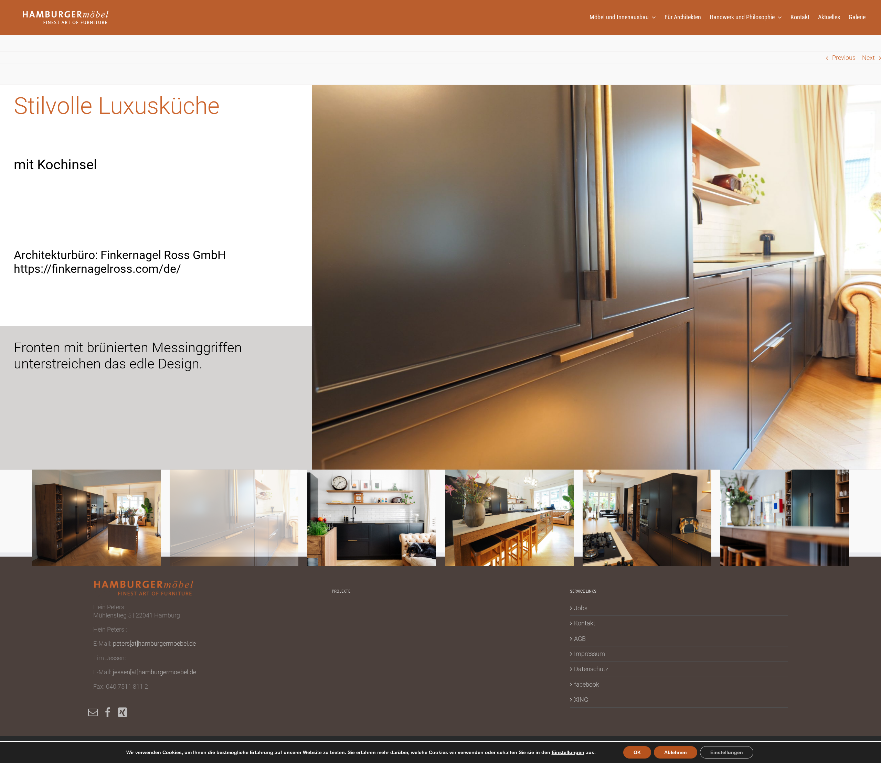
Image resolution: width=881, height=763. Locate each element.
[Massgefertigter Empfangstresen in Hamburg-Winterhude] (369, 613)
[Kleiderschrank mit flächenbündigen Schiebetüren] (394, 613)
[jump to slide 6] (784, 518)
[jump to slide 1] (96, 518)
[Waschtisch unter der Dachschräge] (494, 613)
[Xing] (122, 712)
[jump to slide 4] (509, 518)
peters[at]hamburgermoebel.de (154, 643)
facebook (586, 684)
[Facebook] (108, 712)
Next (868, 57)
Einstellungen (568, 752)
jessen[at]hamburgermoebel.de (154, 672)
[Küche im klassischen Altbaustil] (519, 613)
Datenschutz (591, 669)
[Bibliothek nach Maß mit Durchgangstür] (419, 613)
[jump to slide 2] (234, 518)
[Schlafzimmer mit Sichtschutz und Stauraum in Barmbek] (343, 613)
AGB (580, 638)
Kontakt (584, 623)
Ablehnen (675, 752)
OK (637, 752)
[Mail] (93, 712)
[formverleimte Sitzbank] (444, 613)
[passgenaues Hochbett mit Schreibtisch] (469, 613)
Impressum (589, 653)
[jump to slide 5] (647, 518)
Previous (844, 57)
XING (581, 699)
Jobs (580, 608)
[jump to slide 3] (371, 518)
